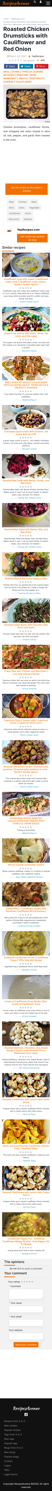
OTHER (15, 71)
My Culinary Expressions (29, 1068)
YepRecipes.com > (18, 19)
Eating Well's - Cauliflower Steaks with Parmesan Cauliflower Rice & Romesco (26, 910)
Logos (7, 1465)
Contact (8, 1461)
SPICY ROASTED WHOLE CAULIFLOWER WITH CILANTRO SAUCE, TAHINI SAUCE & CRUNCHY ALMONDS (26, 385)
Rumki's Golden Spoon (29, 302)
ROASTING (22, 75)
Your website (15, 1330)
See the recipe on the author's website (26, 189)
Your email (16, 1316)
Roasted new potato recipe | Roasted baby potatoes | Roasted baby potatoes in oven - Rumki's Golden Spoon (26, 769)
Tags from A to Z (13, 1434)
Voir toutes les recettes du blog (32, 238)
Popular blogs (11, 1456)
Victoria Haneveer (29, 689)
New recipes (10, 1425)
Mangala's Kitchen (29, 970)
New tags (9, 1438)
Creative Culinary (29, 640)
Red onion (14, 219)
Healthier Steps (29, 1161)
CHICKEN (8, 81)
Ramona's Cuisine (29, 351)
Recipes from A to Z (14, 1421)
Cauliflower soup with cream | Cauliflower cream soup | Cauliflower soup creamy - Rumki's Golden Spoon (26, 282)
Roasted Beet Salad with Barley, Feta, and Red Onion (26, 530)
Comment (16, 1286)
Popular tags (10, 1443)
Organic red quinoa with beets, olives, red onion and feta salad (26, 334)
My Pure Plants (29, 1114)
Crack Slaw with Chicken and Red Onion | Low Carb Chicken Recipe (26, 672)
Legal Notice (10, 1474)
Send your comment (26, 1344)
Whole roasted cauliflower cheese (26, 864)
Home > (7, 19)
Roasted (28, 219)
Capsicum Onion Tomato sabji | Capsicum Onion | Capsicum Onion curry (26, 721)
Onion (28, 213)
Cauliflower (14, 213)
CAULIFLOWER (23, 81)
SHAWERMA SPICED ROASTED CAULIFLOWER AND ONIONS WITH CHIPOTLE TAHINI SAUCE (26, 821)
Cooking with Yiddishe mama (29, 498)
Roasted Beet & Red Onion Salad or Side (26, 578)
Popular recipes (12, 1430)
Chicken (23, 202)
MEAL (6, 71)
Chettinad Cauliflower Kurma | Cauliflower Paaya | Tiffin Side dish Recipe (26, 959)
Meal (11, 202)
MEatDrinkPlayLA (29, 400)
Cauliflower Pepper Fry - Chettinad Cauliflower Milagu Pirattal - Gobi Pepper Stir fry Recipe (26, 1241)
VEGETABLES (36, 78)
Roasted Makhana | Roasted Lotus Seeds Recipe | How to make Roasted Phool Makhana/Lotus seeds (26, 1050)
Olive (11, 207)
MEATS (23, 78)
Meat (33, 202)
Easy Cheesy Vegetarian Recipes (29, 877)
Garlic (22, 207)
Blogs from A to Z (13, 1447)
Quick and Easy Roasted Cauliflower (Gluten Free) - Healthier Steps (26, 1147)
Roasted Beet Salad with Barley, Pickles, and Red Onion (26, 481)
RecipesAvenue (15, 3)
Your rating (14, 1281)
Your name (16, 1303)
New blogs (9, 1452)
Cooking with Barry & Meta (29, 593)
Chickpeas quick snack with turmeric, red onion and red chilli (26, 432)
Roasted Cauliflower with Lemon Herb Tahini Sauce (26, 1100)
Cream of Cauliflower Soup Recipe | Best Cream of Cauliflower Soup (26, 1002)
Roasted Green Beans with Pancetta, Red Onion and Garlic (26, 626)
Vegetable (34, 207)
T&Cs (7, 1470)
